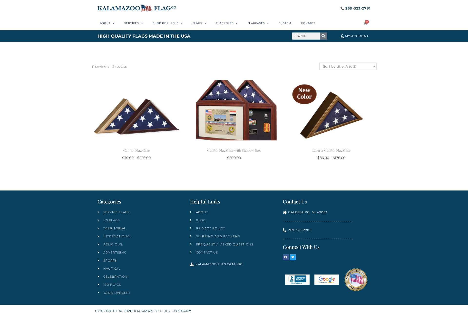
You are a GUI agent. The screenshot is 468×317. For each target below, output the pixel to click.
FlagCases (256, 23)
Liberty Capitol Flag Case (331, 150)
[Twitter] (293, 257)
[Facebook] (286, 257)
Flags (197, 23)
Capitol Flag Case (136, 150)
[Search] (323, 36)
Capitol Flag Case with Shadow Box (234, 150)
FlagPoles (225, 23)
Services (131, 23)
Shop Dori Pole (166, 23)
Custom (285, 23)
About (105, 23)
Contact (308, 23)
